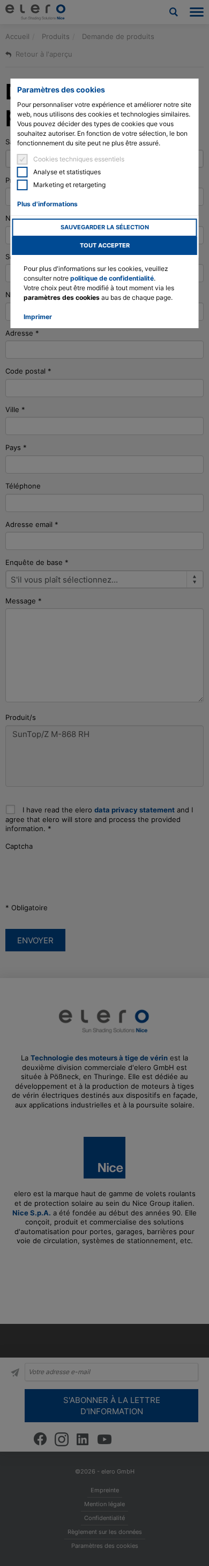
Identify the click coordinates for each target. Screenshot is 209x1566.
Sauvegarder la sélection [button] (105, 227)
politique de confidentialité (112, 278)
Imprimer (38, 317)
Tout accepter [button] (105, 245)
